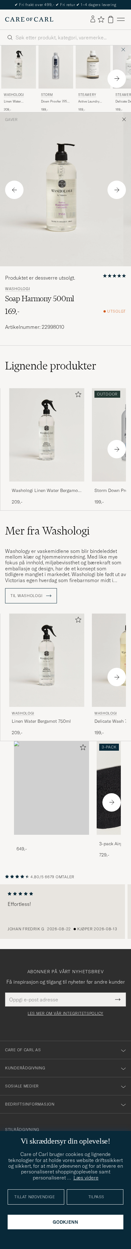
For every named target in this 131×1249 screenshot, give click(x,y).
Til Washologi (27, 596)
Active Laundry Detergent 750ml (90, 101)
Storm (47, 95)
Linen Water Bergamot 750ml (15, 101)
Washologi (14, 95)
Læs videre (86, 1177)
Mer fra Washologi (47, 530)
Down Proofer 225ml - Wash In (56, 101)
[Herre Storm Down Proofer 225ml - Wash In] (55, 67)
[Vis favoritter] (101, 19)
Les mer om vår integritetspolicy (65, 1013)
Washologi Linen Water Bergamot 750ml (45, 491)
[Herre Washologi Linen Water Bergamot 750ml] (18, 67)
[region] (65, 911)
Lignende (50, 365)
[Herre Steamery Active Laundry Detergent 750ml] (93, 67)
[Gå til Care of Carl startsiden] (29, 19)
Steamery (87, 95)
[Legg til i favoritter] (77, 395)
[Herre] (51, 788)
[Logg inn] (93, 19)
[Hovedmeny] (121, 19)
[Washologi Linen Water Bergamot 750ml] (46, 485)
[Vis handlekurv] (110, 19)
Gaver (11, 119)
